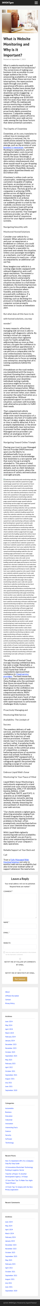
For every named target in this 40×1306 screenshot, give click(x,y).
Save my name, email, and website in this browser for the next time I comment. (21, 953)
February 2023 (10, 1063)
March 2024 (9, 1033)
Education (8, 1116)
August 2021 (9, 1079)
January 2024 (10, 1041)
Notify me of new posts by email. (20, 973)
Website (7, 943)
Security (8, 1135)
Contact (8, 1000)
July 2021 (8, 1083)
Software (8, 1139)
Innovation (9, 1124)
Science (8, 1131)
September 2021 (11, 1075)
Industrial (8, 1120)
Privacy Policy (10, 1003)
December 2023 (10, 1044)
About (7, 992)
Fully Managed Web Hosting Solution (16, 861)
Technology (9, 1143)
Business (8, 1112)
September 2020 (11, 1090)
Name (6, 922)
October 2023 (10, 1052)
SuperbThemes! (31, 1303)
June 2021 (8, 1086)
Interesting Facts (11, 1127)
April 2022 (9, 1067)
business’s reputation (13, 147)
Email (6, 932)
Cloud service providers (16, 675)
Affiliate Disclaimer (12, 996)
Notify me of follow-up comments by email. (20, 963)
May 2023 (8, 1060)
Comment (8, 891)
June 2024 (8, 1021)
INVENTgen (8, 2)
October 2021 (10, 1071)
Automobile (9, 1108)
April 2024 (9, 1029)
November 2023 (10, 1048)
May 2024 (8, 1025)
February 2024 (10, 1037)
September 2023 (11, 1056)
